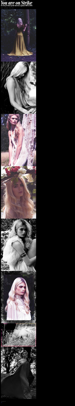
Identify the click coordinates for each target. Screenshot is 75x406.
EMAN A (21, 401)
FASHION (7, 401)
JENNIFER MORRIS (14, 401)
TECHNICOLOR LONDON (18, 401)
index (1, 402)
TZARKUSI (9, 401)
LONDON (11, 401)
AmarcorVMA (4, 0)
